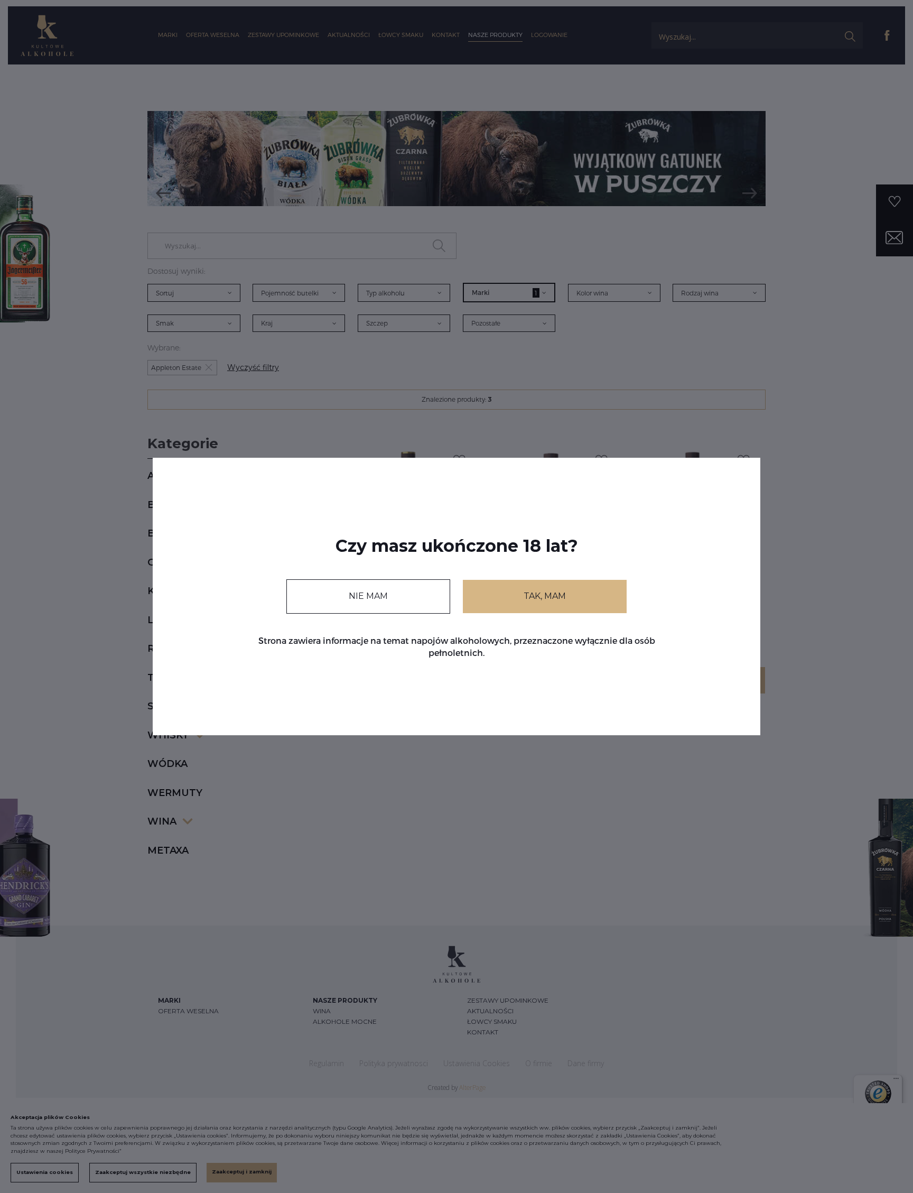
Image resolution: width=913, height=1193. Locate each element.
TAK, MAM (545, 596)
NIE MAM (368, 596)
